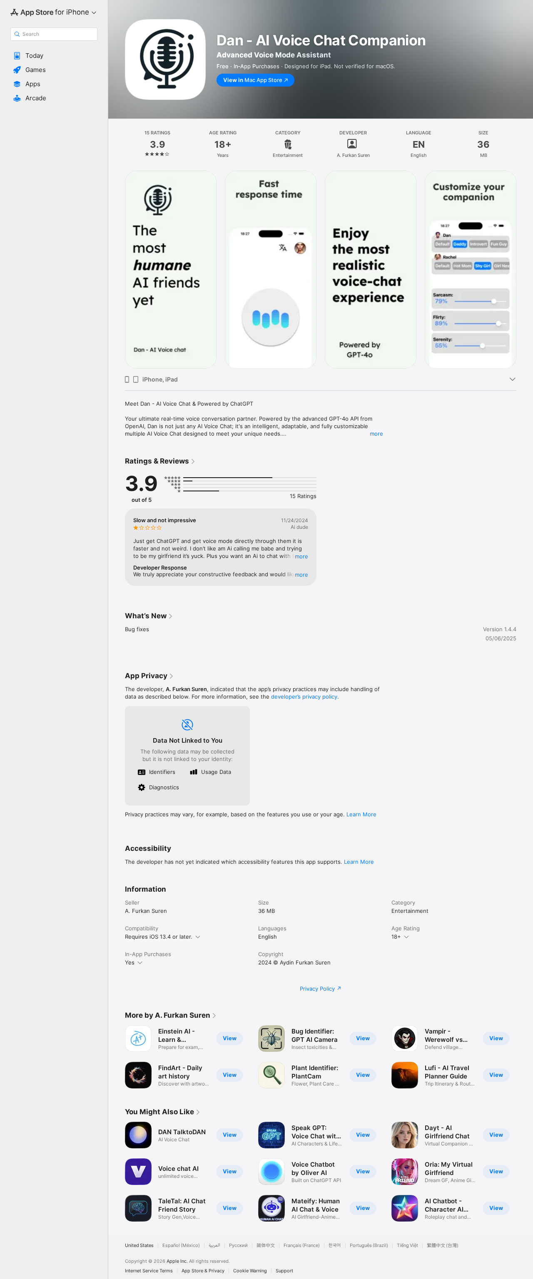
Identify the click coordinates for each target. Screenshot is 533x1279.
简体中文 (266, 1245)
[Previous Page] (116, 269)
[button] (54, 56)
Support (284, 1271)
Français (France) (302, 1245)
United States (139, 1245)
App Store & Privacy (203, 1271)
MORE (301, 556)
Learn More (361, 814)
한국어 (335, 1245)
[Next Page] (525, 269)
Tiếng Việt (407, 1245)
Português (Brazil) (369, 1245)
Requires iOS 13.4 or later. (158, 936)
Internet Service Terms (149, 1271)
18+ (396, 936)
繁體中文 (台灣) (442, 1245)
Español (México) (181, 1245)
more (376, 433)
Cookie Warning (250, 1271)
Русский (238, 1245)
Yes (129, 962)
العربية (214, 1245)
